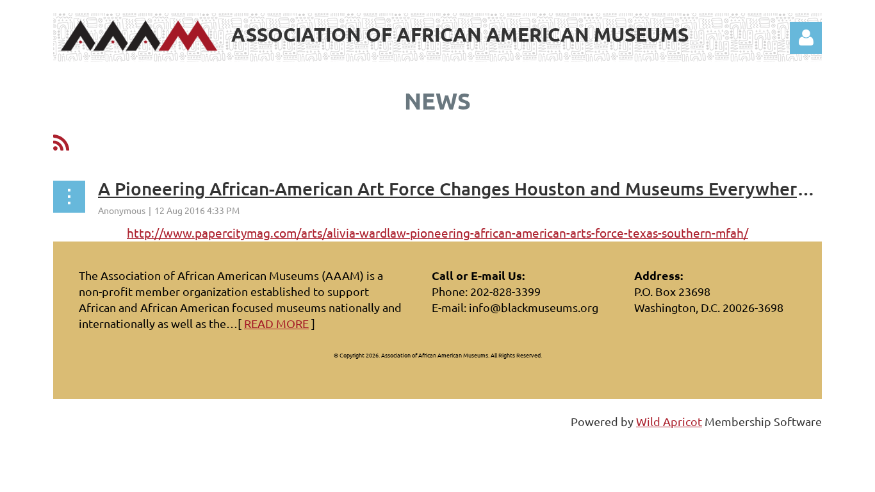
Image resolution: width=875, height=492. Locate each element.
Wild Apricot (669, 421)
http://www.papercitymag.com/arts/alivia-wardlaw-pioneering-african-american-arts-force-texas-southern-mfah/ (437, 232)
